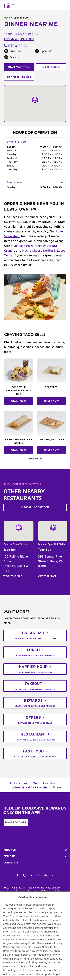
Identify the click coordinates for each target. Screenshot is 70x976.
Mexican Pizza (23, 246)
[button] (35, 850)
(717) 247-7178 (17, 45)
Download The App (19, 76)
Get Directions (50, 67)
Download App (15, 822)
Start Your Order (19, 67)
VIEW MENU (35, 459)
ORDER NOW (18, 400)
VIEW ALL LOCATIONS (35, 507)
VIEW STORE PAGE (12, 576)
